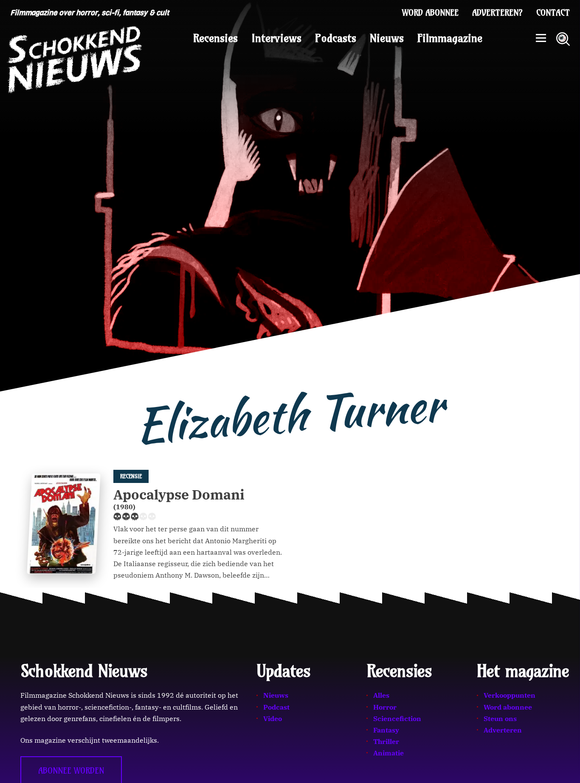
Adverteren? (497, 13)
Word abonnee (430, 13)
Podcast (276, 707)
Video (272, 718)
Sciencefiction (397, 718)
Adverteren (503, 730)
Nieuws (387, 38)
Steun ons (500, 718)
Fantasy (386, 730)
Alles (381, 695)
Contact (553, 13)
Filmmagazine (449, 38)
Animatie (388, 753)
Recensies (215, 38)
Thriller (386, 741)
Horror (385, 707)
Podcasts (335, 38)
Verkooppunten (509, 695)
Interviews (276, 38)
